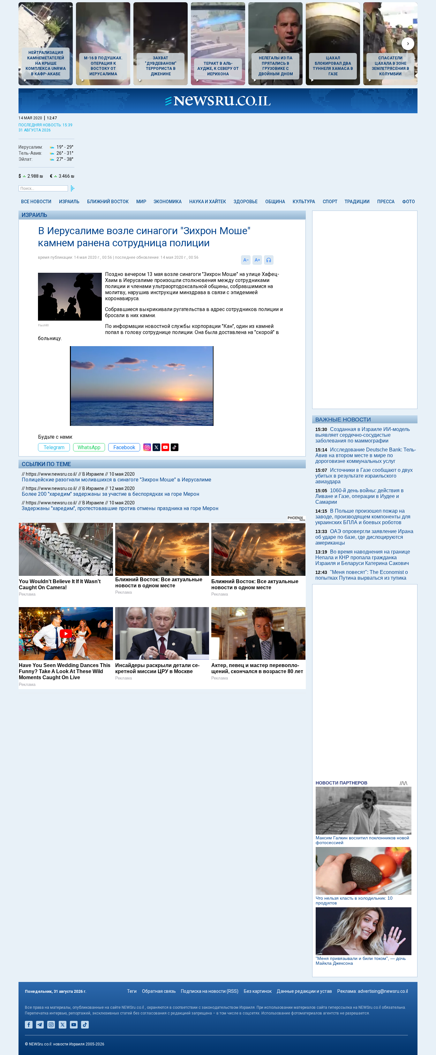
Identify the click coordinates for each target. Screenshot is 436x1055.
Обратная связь (159, 991)
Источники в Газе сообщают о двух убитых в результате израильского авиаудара (364, 475)
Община (275, 201)
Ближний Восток (108, 201)
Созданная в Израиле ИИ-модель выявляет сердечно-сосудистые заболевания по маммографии (362, 435)
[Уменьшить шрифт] (246, 260)
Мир (141, 201)
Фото (408, 201)
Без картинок (258, 991)
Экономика (168, 201)
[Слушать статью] (275, 260)
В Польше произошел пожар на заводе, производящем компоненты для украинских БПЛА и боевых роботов (362, 516)
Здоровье (246, 201)
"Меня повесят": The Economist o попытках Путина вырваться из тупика (361, 575)
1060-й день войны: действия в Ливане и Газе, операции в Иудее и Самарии (359, 496)
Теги (132, 991)
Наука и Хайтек (207, 201)
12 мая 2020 (122, 488)
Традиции (357, 201)
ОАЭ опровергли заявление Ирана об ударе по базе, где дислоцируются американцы (364, 537)
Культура (304, 201)
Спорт (330, 201)
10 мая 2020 (122, 474)
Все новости (36, 201)
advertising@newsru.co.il (383, 991)
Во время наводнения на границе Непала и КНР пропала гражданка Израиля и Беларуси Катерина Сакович (362, 557)
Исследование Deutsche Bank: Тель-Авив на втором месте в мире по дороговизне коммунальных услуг (365, 455)
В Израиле (93, 474)
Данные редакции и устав (304, 991)
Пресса (386, 201)
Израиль (69, 201)
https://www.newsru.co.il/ (51, 474)
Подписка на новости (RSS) (209, 991)
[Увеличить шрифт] (257, 260)
